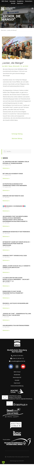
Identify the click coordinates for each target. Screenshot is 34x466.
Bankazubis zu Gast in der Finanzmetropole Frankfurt (13, 292)
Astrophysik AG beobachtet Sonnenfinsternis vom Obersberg (15, 184)
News (10, 66)
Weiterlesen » (6, 168)
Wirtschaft (16, 66)
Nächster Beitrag (17, 138)
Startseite (3, 30)
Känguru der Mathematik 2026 (13, 196)
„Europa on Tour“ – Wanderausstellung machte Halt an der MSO (17, 314)
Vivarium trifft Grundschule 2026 (15, 255)
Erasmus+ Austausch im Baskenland (15, 303)
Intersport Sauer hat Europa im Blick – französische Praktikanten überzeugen (17, 243)
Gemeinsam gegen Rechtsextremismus (16, 231)
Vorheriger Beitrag (17, 134)
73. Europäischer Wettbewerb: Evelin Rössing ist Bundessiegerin (16, 162)
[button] (32, 8)
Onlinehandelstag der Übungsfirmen (16, 325)
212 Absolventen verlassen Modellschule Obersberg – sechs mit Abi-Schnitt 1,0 (16, 279)
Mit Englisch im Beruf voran (13, 173)
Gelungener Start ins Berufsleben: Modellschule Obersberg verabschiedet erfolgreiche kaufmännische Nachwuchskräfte (15, 219)
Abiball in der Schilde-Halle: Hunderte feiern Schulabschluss (16, 266)
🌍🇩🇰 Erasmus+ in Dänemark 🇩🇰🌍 (14, 206)
